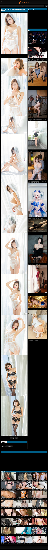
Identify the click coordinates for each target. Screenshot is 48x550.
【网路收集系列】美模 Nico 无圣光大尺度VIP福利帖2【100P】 (24, 480)
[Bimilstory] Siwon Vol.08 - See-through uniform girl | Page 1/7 (37, 88)
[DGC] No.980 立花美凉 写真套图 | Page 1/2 (35, 309)
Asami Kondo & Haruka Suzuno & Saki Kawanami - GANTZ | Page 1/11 (37, 46)
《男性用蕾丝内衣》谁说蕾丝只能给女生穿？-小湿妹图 (8, 525)
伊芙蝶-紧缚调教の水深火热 (21, 489)
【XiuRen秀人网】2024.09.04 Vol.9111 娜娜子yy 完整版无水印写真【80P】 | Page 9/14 (37, 182)
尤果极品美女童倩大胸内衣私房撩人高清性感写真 (8, 507)
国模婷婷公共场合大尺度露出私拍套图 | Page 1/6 (36, 151)
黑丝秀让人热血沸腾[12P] (21, 525)
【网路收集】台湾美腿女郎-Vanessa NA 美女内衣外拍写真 (39, 498)
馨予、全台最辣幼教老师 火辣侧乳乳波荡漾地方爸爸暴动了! (39, 480)
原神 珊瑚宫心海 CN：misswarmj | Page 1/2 (35, 218)
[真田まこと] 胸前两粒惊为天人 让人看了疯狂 (35, 234)
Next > (16, 438)
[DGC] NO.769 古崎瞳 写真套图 (37, 525)
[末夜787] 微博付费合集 (5, 534)
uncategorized (9, 446)
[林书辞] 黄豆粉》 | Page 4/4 (33, 340)
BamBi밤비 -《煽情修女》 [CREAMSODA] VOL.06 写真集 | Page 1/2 (37, 120)
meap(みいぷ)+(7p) (4, 516)
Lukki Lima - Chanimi (36, 543)
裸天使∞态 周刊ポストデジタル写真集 (8, 489)
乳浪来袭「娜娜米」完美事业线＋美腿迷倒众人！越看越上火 (24, 507)
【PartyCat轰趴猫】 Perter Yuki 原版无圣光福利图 (24, 534)
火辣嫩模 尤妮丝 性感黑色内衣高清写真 (23, 543)
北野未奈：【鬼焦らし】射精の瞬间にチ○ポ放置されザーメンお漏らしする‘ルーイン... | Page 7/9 (37, 60)
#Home (22, 6)
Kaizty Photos (24, 2)
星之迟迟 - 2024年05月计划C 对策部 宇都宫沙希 (8, 543)
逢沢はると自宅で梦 (35, 516)
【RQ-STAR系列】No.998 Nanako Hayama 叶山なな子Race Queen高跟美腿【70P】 (24, 498)
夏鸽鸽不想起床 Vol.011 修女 (37, 507)
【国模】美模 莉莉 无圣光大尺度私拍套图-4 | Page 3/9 (37, 295)
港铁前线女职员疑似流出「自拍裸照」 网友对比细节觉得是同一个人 (8, 480)
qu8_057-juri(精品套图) (20, 516)
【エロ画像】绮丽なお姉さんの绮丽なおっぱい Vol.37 (8, 498)
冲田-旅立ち (34, 534)
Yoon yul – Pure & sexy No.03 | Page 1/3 (35, 264)
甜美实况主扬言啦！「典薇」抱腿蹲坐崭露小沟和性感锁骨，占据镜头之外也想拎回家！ (39, 489)
